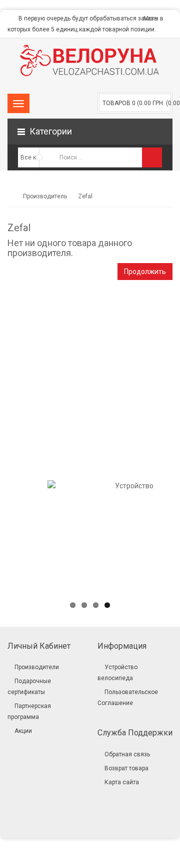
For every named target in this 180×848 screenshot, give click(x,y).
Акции (23, 730)
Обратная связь (127, 754)
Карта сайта (121, 782)
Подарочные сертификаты (29, 687)
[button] (90, 131)
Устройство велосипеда (118, 673)
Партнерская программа (29, 711)
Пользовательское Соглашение (128, 698)
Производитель (45, 196)
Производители (36, 667)
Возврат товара (126, 768)
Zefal (85, 196)
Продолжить (145, 272)
